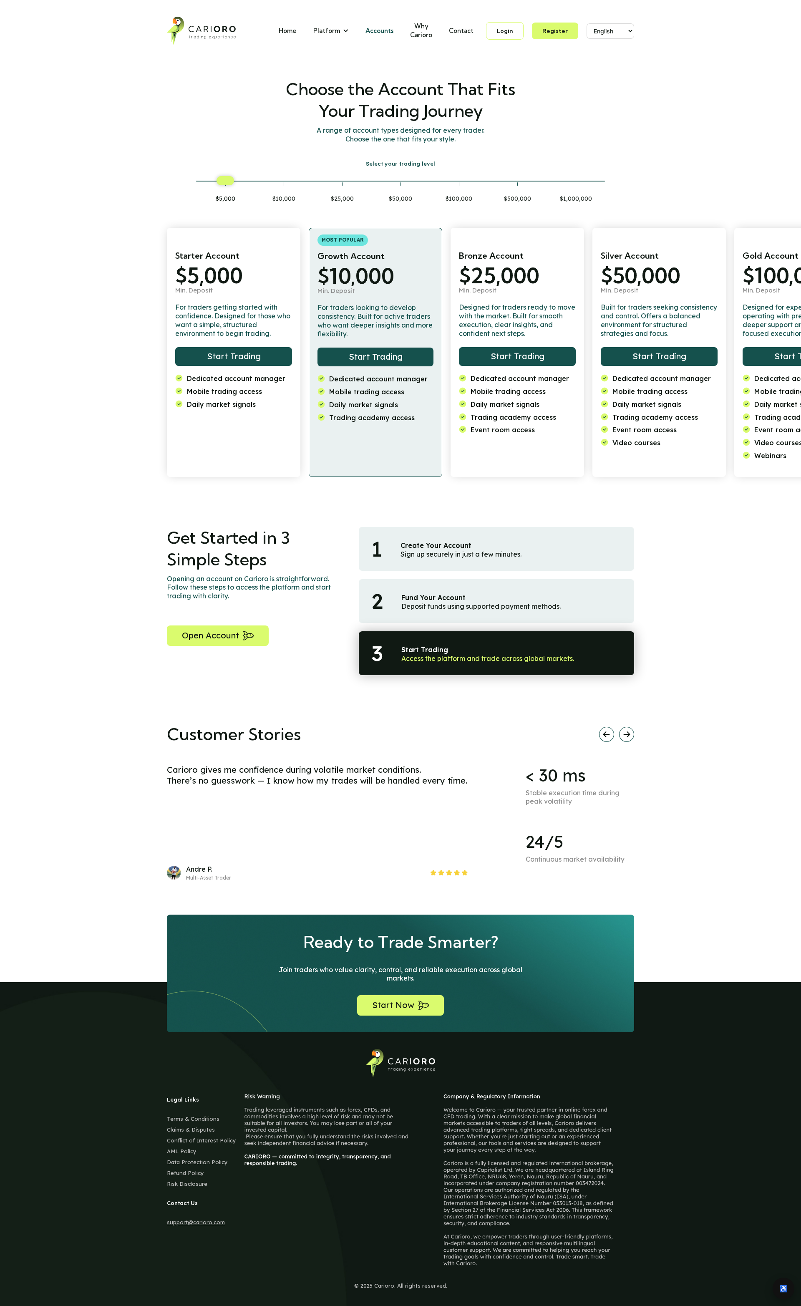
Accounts (379, 31)
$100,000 (459, 199)
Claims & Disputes (191, 1129)
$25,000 (342, 199)
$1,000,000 (576, 199)
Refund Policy (185, 1173)
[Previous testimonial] (606, 734)
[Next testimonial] (626, 734)
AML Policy (181, 1151)
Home (288, 31)
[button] (331, 31)
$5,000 (225, 199)
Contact (461, 31)
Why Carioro (421, 30)
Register (555, 31)
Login (505, 31)
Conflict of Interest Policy (201, 1140)
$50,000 (400, 199)
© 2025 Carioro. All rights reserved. (400, 1285)
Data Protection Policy (197, 1162)
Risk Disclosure (187, 1183)
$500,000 (517, 199)
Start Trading (234, 356)
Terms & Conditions (193, 1118)
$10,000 (283, 199)
